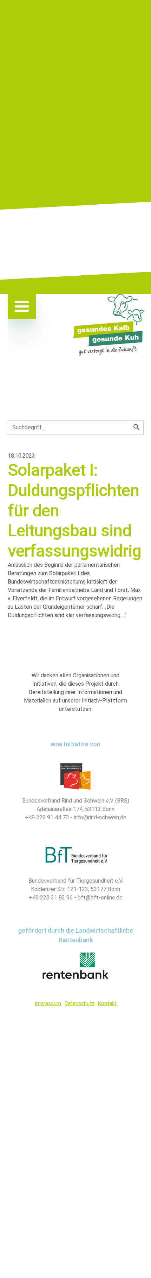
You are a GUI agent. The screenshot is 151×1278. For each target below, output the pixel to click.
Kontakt (107, 1003)
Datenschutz (79, 1003)
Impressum (48, 1003)
